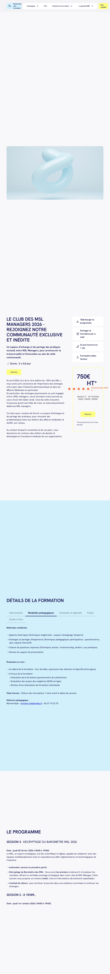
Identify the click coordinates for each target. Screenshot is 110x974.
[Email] (87, 333)
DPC (45, 6)
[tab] (16, 613)
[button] (33, 6)
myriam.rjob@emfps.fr (31, 703)
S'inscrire (14, 372)
